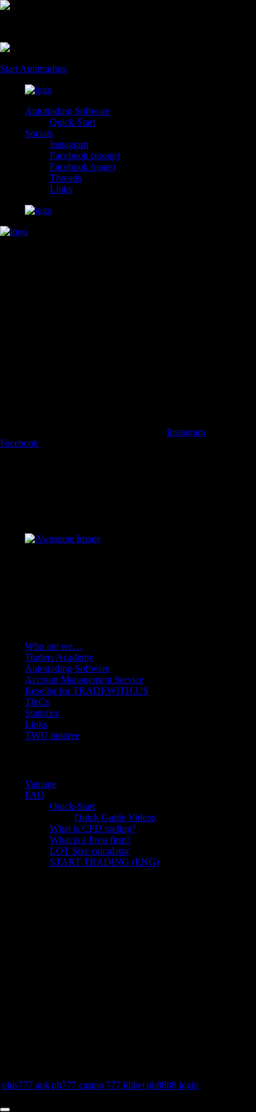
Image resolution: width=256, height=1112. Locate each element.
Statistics (42, 713)
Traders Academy (59, 657)
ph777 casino (78, 1085)
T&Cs (37, 702)
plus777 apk (26, 1085)
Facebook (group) (85, 155)
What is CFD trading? (93, 828)
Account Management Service (84, 679)
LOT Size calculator (89, 851)
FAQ (35, 795)
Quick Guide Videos (115, 817)
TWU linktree (52, 735)
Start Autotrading (33, 68)
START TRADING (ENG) (104, 862)
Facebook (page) (83, 166)
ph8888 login (173, 1085)
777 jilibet (125, 1085)
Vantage (41, 784)
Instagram (69, 144)
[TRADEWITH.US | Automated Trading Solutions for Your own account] (38, 89)
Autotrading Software (67, 111)
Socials (39, 133)
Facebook (19, 443)
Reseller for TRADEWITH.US (87, 690)
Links (61, 189)
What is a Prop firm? (90, 839)
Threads (65, 178)
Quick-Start (72, 122)
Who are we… (54, 646)
